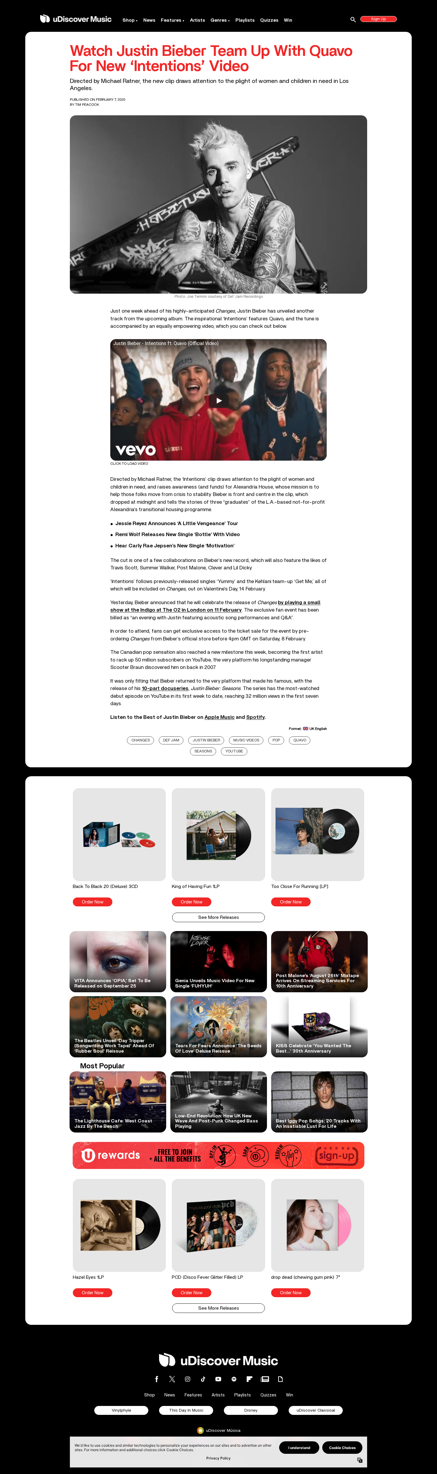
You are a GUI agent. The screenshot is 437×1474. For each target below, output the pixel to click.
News (149, 20)
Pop (276, 740)
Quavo (299, 740)
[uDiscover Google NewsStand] (265, 1379)
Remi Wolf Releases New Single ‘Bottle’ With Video (177, 534)
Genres (218, 20)
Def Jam (171, 740)
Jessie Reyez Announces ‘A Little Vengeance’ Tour (176, 523)
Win (288, 20)
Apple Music (220, 717)
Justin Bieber (206, 740)
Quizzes (269, 20)
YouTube (234, 751)
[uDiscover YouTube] (218, 1379)
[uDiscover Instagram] (187, 1379)
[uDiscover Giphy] (280, 1379)
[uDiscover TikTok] (203, 1379)
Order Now (92, 902)
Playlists (245, 20)
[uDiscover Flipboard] (249, 1379)
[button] (119, 847)
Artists (197, 20)
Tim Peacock (87, 104)
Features (171, 20)
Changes (140, 740)
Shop (128, 20)
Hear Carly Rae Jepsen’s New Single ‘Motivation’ (175, 546)
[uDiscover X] (172, 1379)
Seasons (203, 751)
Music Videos (246, 740)
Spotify (255, 717)
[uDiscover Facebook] (157, 1379)
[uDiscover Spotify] (234, 1379)
